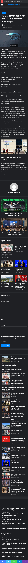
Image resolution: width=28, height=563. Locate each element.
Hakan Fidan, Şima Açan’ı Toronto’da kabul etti (18, 407)
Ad (2, 319)
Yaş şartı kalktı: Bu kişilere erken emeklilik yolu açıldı (7, 254)
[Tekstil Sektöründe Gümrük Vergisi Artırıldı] (21, 263)
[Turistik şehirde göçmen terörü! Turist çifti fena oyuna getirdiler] (6, 483)
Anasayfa (4, 10)
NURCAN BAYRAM (7, 25)
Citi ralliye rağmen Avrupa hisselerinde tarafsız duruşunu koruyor (12, 364)
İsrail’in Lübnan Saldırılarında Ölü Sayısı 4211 (18, 454)
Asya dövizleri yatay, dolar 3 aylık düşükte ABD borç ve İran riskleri (20, 247)
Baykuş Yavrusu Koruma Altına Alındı (17, 431)
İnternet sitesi (4, 331)
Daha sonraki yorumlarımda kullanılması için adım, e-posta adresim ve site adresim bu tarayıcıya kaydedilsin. (14, 339)
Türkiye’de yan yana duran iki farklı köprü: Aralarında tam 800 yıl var (18, 358)
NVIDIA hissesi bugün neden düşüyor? (13, 1)
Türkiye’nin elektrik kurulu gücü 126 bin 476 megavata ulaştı (7, 285)
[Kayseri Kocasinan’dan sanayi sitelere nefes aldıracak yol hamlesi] (6, 382)
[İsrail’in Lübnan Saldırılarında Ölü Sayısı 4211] (6, 456)
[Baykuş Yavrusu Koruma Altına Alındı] (6, 432)
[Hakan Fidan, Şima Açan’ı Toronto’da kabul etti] (6, 408)
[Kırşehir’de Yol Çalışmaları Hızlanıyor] (6, 469)
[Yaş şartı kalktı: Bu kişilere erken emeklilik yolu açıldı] (7, 247)
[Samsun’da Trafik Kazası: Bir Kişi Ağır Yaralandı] (6, 426)
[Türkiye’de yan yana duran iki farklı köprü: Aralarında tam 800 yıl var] (6, 359)
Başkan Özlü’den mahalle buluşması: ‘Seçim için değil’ (18, 448)
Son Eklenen (14, 352)
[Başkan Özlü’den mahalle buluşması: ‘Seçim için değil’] (6, 449)
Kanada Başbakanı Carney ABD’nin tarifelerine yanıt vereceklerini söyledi (20, 285)
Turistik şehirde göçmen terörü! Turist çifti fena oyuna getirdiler (17, 482)
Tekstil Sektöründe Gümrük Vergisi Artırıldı (20, 269)
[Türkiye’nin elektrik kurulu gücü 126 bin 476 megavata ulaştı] (7, 278)
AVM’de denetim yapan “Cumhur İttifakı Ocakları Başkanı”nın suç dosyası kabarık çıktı (18, 490)
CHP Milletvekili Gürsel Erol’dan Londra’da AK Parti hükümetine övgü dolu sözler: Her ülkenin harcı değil (18, 416)
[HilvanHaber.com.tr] (14, 4)
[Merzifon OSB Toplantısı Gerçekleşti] (6, 395)
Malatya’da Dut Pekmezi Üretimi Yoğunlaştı (5, 269)
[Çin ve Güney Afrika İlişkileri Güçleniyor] (6, 476)
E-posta (3, 325)
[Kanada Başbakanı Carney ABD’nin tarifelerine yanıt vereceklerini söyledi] (21, 278)
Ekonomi (10, 10)
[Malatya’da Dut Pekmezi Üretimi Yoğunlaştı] (7, 263)
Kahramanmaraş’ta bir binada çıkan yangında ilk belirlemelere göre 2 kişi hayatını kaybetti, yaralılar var (18, 440)
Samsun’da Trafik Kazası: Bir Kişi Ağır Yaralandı (18, 424)
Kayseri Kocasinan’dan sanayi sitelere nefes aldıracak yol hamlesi (17, 382)
